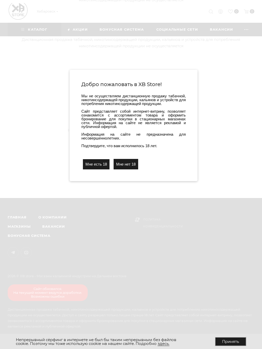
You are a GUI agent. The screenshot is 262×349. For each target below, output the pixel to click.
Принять (230, 341)
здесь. (163, 343)
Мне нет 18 (126, 164)
